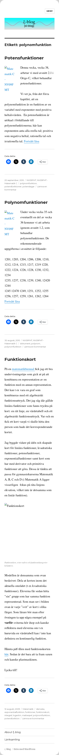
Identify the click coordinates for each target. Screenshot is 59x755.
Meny (50, 11)
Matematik (28, 709)
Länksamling (12, 739)
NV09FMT (31, 180)
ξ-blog (8, 749)
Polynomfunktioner (26, 202)
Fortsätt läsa (31, 141)
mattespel (27, 715)
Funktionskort (20, 359)
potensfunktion (12, 718)
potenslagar (28, 186)
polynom (35, 343)
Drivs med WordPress (24, 749)
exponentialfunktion (14, 712)
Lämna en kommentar (35, 346)
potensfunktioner (13, 186)
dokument (25, 343)
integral (8, 715)
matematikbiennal (23, 369)
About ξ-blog (13, 732)
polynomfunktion (28, 183)
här (6, 654)
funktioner (30, 712)
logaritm (17, 715)
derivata (40, 709)
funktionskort (42, 712)
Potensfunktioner (24, 57)
